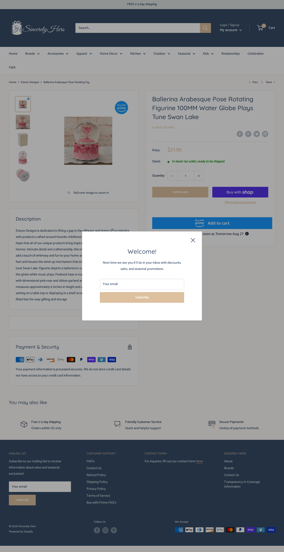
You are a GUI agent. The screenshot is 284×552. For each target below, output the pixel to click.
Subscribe (142, 297)
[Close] (193, 240)
